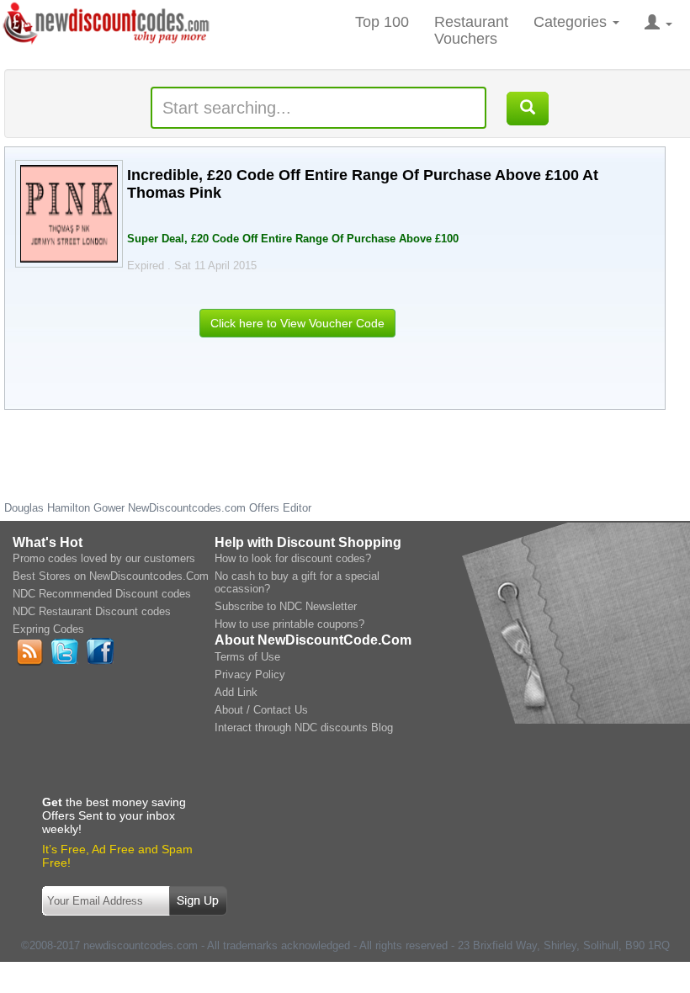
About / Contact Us (261, 710)
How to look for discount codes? (293, 558)
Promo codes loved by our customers (104, 558)
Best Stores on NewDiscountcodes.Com (111, 576)
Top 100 (382, 21)
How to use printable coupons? (289, 624)
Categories (572, 21)
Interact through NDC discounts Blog (304, 727)
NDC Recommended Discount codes (102, 593)
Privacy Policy (250, 674)
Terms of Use (247, 656)
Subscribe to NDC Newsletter (286, 606)
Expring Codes (48, 629)
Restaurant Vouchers (471, 30)
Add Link (236, 692)
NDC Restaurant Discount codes (92, 611)
